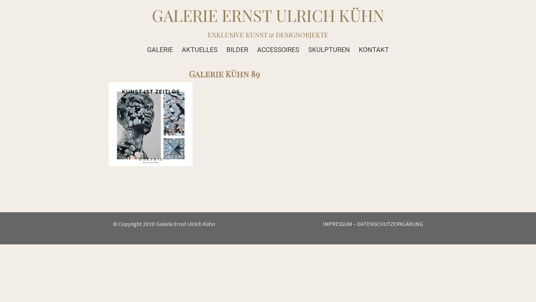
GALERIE (160, 50)
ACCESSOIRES (278, 50)
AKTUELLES (199, 50)
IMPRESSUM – (339, 223)
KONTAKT (374, 50)
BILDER (237, 50)
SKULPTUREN (329, 50)
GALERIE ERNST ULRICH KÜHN (268, 15)
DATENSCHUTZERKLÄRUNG (390, 223)
